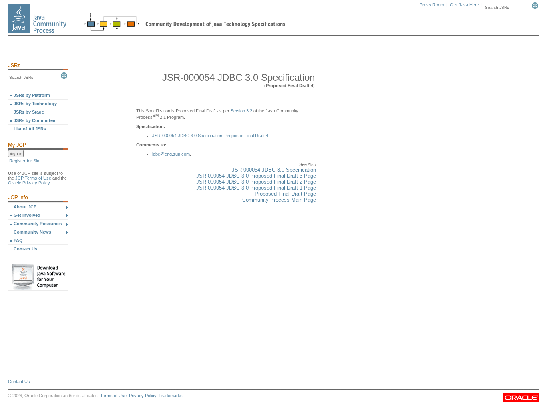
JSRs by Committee (34, 120)
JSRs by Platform (32, 95)
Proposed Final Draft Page (285, 194)
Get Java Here (464, 4)
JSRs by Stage (29, 112)
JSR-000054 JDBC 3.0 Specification (274, 170)
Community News (32, 232)
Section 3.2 (241, 110)
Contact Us (25, 248)
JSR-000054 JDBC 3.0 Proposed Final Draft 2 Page (256, 182)
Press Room (432, 4)
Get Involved (27, 215)
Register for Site (24, 160)
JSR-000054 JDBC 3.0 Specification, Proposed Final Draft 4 (210, 135)
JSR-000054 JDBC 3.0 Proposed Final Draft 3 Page (256, 176)
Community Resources (38, 223)
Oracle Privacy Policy (29, 182)
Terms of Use (113, 395)
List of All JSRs (30, 128)
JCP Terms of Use (33, 178)
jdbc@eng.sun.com (171, 154)
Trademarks (171, 395)
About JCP (25, 206)
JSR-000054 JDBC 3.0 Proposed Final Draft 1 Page (256, 188)
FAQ (18, 240)
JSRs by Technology (35, 103)
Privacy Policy (142, 395)
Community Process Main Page (279, 200)
